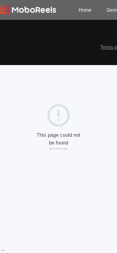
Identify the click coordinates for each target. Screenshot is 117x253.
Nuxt (3, 250)
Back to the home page (59, 149)
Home (85, 10)
